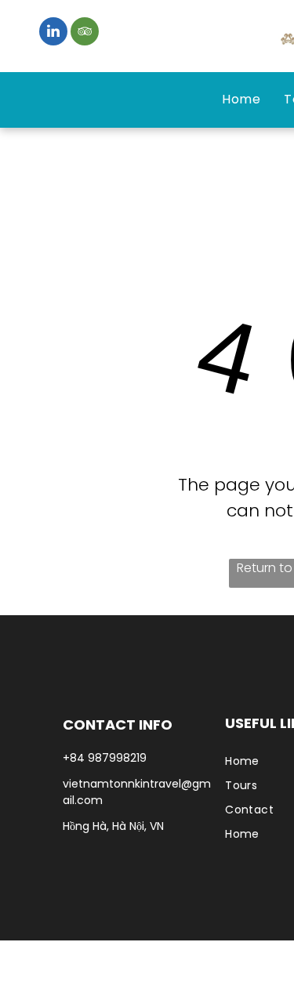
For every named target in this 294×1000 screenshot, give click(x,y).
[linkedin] (53, 33)
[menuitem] (241, 99)
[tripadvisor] (85, 33)
